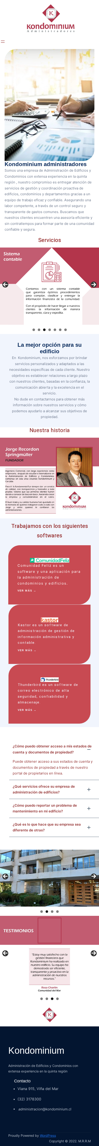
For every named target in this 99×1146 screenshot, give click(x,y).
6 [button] (60, 329)
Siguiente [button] (94, 285)
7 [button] (65, 329)
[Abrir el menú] (3, 41)
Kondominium (36, 1050)
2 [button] (39, 329)
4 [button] (49, 329)
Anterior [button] (5, 285)
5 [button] (55, 329)
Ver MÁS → (27, 590)
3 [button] (44, 329)
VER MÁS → (27, 650)
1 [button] (33, 329)
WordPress (48, 1135)
